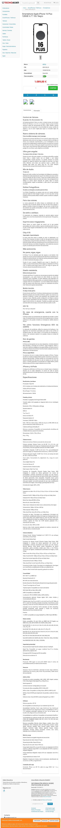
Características (27, 110)
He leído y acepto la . (42, 800)
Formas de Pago (50, 811)
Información (37, 110)
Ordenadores (5, 8)
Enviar (50, 803)
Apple (3, 56)
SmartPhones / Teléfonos (8, 17)
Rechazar (44, 820)
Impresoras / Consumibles (9, 24)
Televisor (4, 21)
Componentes (6, 11)
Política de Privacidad (47, 796)
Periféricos (5, 36)
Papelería (4, 49)
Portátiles (4, 14)
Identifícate (48, 2)
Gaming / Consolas (7, 30)
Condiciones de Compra (37, 811)
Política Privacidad (35, 809)
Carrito (57, 2)
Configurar (37, 820)
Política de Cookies (52, 826)
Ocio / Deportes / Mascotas (9, 52)
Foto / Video (5, 43)
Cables (4, 33)
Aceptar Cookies (54, 820)
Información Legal (50, 808)
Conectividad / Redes (7, 27)
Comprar (53, 88)
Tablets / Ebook (6, 40)
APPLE (44, 64)
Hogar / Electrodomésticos (9, 46)
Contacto (33, 808)
